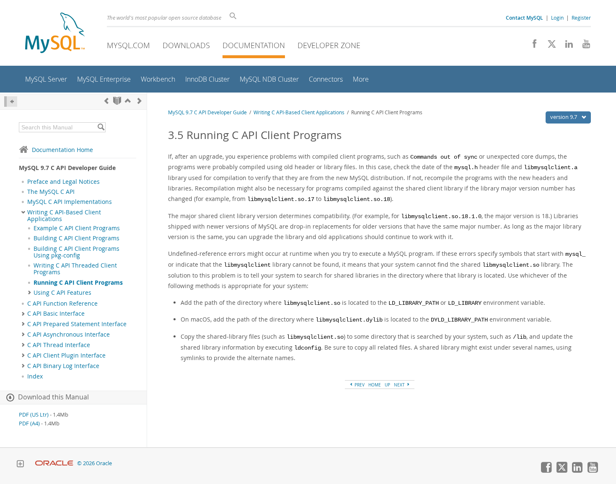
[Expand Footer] (20, 465)
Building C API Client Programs (76, 238)
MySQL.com (128, 45)
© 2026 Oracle (94, 463)
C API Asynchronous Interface (68, 334)
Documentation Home (62, 150)
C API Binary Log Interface (63, 366)
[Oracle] (54, 463)
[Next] (140, 100)
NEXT (400, 385)
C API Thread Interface (58, 345)
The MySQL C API (51, 192)
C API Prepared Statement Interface (77, 324)
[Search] (100, 127)
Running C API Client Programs (78, 282)
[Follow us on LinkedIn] (566, 46)
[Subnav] (23, 212)
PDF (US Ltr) (34, 414)
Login (557, 17)
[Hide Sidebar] (10, 101)
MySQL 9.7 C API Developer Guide (207, 112)
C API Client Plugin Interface (66, 355)
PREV (359, 385)
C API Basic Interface (56, 313)
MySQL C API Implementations (69, 202)
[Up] (128, 100)
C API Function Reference (62, 303)
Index (35, 376)
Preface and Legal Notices (63, 181)
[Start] (117, 100)
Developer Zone (329, 45)
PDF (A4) (29, 423)
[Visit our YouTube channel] (583, 46)
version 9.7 (564, 117)
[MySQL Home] (55, 33)
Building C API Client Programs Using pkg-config (76, 252)
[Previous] (106, 100)
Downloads (186, 45)
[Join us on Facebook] (531, 46)
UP (387, 385)
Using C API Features (62, 292)
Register (581, 17)
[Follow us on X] (548, 46)
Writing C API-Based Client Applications (64, 216)
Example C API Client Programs (77, 228)
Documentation (254, 45)
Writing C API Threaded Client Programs (75, 269)
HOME (374, 385)
